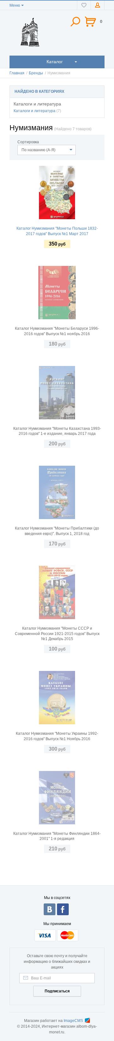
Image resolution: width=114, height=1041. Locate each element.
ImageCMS (73, 1020)
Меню (15, 5)
